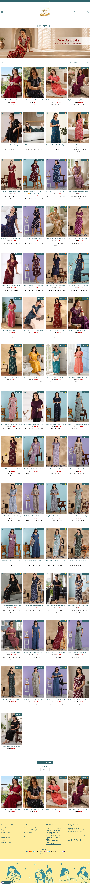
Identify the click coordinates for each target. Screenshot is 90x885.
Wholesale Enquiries (7, 840)
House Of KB (49, 827)
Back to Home (45, 762)
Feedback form (5, 837)
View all (45, 769)
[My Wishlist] (84, 12)
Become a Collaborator (7, 832)
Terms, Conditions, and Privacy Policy (32, 835)
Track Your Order (18, 3)
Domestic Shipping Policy (30, 827)
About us (3, 827)
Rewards (3, 3)
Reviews (9, 3)
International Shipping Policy (31, 830)
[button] (29, 193)
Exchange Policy (28, 832)
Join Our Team (5, 835)
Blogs (2, 830)
